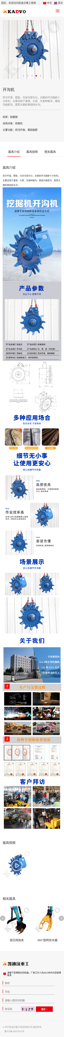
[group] (17, 865)
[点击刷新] (28, 1009)
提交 (43, 1009)
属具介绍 (14, 152)
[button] (61, 918)
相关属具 (50, 152)
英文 (60, 2)
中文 (49, 2)
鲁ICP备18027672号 (14, 1031)
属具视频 (32, 152)
